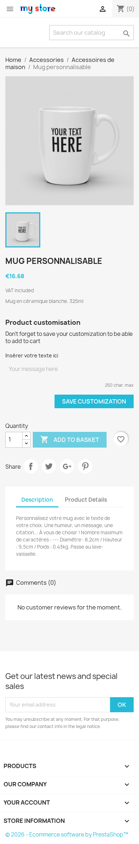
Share (31, 466)
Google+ (67, 466)
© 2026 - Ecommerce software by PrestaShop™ (66, 834)
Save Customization (94, 401)
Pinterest (85, 466)
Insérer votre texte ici (31, 355)
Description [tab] (37, 499)
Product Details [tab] (86, 499)
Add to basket (69, 439)
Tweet (49, 466)
